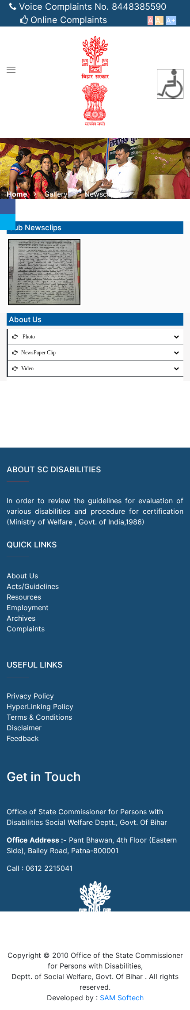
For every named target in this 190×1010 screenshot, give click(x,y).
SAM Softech (122, 997)
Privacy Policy (30, 695)
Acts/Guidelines (33, 586)
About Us (22, 575)
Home (17, 194)
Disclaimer (24, 727)
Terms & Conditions (39, 717)
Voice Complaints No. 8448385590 (92, 6)
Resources (24, 596)
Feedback (23, 738)
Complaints (26, 628)
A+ (171, 20)
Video (27, 368)
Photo (28, 337)
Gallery (56, 194)
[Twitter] (7, 222)
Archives (21, 618)
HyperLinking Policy (40, 706)
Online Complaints (69, 20)
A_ (159, 20)
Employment (28, 607)
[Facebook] (7, 206)
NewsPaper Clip (38, 352)
